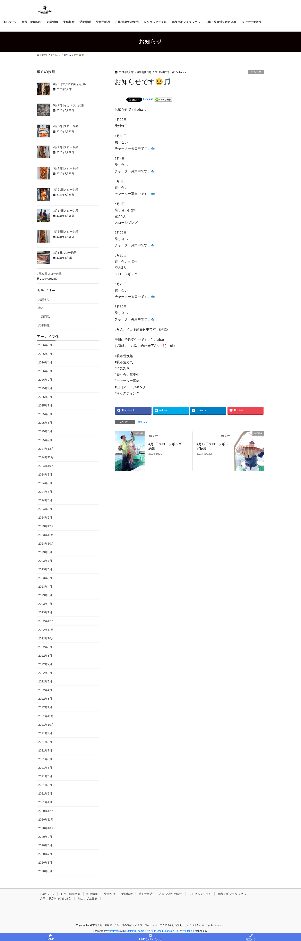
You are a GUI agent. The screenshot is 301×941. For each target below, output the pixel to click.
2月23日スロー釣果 (49, 273)
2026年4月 (45, 362)
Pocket (148, 99)
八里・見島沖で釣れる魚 (55, 898)
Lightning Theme (134, 931)
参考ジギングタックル (231, 894)
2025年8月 (45, 396)
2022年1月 (45, 707)
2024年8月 (45, 483)
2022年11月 (45, 629)
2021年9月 (45, 733)
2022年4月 (45, 690)
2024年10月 (46, 466)
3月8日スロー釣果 (65, 252)
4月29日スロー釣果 (65, 147)
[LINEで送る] (163, 99)
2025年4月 (45, 431)
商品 (41, 308)
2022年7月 (45, 664)
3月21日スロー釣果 (65, 189)
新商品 (45, 316)
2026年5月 (45, 353)
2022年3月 (45, 698)
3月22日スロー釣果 (65, 168)
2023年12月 (46, 526)
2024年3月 (45, 509)
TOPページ (47, 894)
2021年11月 (45, 716)
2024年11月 (45, 457)
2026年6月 (45, 345)
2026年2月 (45, 379)
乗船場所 (127, 894)
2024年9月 (45, 474)
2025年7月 (45, 405)
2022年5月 (45, 681)
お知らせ (256, 71)
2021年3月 (45, 785)
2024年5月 (45, 500)
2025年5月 (45, 422)
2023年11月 (45, 535)
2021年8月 (45, 741)
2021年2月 (45, 793)
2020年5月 (45, 871)
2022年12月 (46, 621)
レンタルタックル (200, 894)
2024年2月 (45, 517)
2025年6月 (45, 414)
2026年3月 (45, 371)
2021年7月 (45, 750)
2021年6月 (45, 759)
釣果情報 (44, 325)
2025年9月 (45, 388)
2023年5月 (45, 578)
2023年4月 (45, 586)
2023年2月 (45, 603)
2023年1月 (45, 612)
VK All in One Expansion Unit (163, 931)
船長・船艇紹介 (70, 894)
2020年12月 (46, 811)
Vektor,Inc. (188, 931)
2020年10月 (46, 828)
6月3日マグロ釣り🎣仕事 (69, 84)
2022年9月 (45, 647)
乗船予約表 (146, 894)
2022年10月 (46, 638)
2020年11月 (45, 819)
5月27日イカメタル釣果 (68, 105)
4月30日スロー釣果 (65, 126)
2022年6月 (45, 672)
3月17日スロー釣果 (65, 210)
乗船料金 (109, 894)
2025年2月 (45, 440)
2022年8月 (45, 655)
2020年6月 (45, 862)
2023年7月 (45, 560)
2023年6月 (45, 569)
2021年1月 (45, 802)
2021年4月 (45, 776)
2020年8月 (45, 845)
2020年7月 (45, 854)
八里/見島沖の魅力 (171, 894)
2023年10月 (46, 543)
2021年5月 (45, 767)
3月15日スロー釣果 (65, 231)
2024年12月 (46, 448)
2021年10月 (46, 724)
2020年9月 (45, 836)
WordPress (113, 931)
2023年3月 (45, 595)
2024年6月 (45, 491)
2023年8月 (45, 552)
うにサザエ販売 (87, 898)
